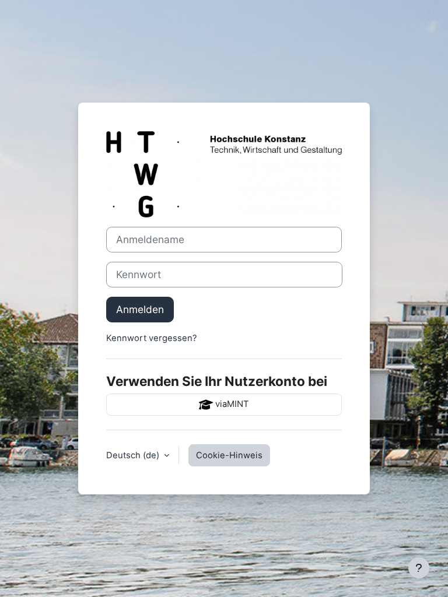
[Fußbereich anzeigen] (418, 567)
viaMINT (231, 404)
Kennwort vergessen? (151, 338)
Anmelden (140, 309)
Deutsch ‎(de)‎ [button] (134, 455)
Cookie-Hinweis (229, 455)
